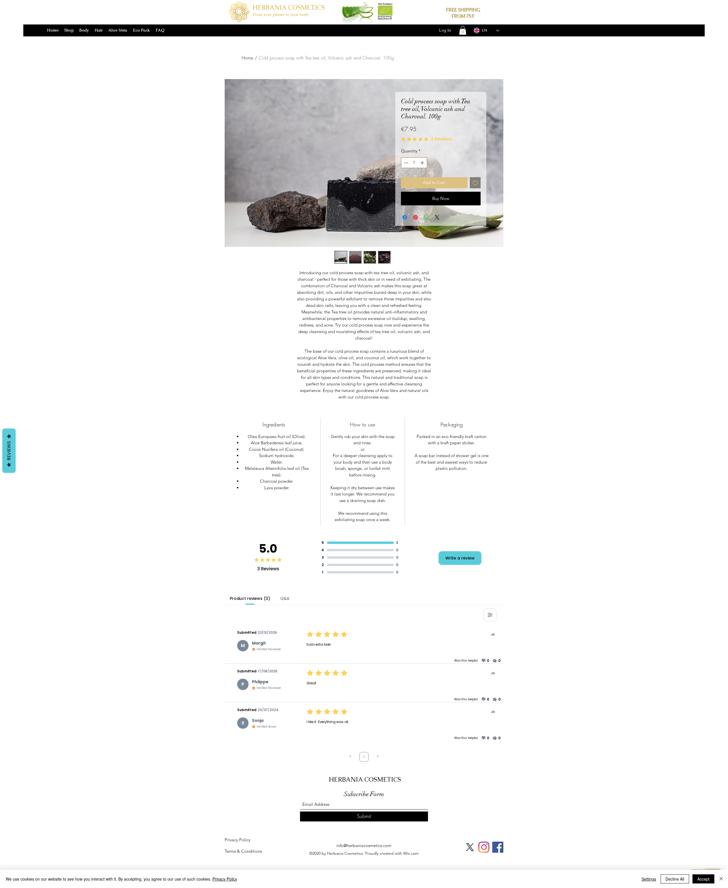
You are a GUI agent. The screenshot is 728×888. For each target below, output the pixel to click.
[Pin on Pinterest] (415, 217)
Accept (703, 879)
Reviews (9, 450)
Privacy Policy (224, 879)
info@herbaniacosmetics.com (363, 845)
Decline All (674, 879)
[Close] (721, 878)
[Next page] (377, 757)
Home (247, 58)
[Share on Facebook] (404, 217)
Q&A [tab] (284, 598)
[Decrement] (406, 163)
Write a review (460, 558)
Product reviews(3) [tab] (250, 598)
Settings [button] (649, 879)
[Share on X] (437, 217)
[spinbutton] (414, 163)
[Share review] (493, 634)
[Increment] (423, 163)
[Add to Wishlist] (475, 182)
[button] (462, 30)
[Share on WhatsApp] (426, 217)
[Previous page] (350, 757)
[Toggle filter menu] (490, 614)
